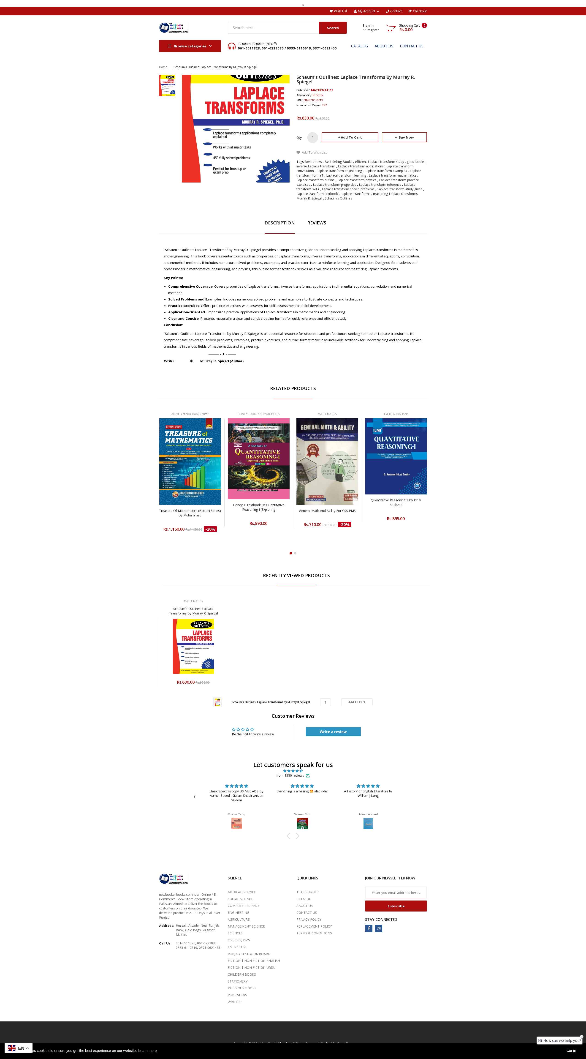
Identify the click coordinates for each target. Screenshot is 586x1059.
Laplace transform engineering (339, 171)
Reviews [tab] (316, 223)
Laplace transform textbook (317, 193)
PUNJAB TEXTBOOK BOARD (249, 954)
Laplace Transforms (355, 193)
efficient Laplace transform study (379, 161)
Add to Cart (351, 137)
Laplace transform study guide (399, 189)
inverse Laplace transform (315, 166)
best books (313, 161)
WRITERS (234, 1002)
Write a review (333, 731)
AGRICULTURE (239, 919)
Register (373, 30)
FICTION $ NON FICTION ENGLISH (254, 960)
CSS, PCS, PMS (239, 940)
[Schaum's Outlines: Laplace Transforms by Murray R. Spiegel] (217, 701)
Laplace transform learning (346, 175)
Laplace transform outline (315, 180)
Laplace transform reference (380, 184)
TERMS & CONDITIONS (314, 933)
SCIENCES (235, 933)
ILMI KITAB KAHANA (396, 414)
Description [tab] (280, 223)
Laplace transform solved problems (348, 189)
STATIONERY (237, 981)
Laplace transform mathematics (392, 175)
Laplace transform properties (334, 184)
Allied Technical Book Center (190, 414)
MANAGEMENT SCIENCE (246, 926)
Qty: (299, 137)
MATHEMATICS (322, 90)
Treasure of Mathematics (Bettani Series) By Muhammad (190, 512)
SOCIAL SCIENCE (240, 899)
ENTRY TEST (237, 947)
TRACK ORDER (307, 892)
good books (416, 161)
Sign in (368, 25)
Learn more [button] (147, 1051)
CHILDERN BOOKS (242, 974)
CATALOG (303, 899)
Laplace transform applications (361, 166)
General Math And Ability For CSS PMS (327, 510)
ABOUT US (304, 905)
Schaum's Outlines (338, 198)
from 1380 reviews (290, 775)
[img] (293, 771)
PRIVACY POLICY (308, 919)
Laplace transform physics (356, 180)
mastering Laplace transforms (395, 193)
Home (163, 67)
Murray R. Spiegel (309, 198)
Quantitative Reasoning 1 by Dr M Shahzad (396, 502)
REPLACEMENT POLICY (314, 926)
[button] (289, 836)
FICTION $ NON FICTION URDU (252, 967)
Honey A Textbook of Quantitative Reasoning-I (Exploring (258, 507)
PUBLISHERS (237, 995)
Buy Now (406, 137)
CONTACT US (306, 912)
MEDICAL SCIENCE (242, 892)
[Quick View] (208, 472)
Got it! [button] (571, 1051)
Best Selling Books (338, 161)
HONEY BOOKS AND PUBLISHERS (259, 414)
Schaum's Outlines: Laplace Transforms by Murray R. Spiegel (193, 610)
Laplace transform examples (386, 171)
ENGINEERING (238, 912)
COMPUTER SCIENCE (244, 905)
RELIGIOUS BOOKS (242, 988)
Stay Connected (381, 919)
